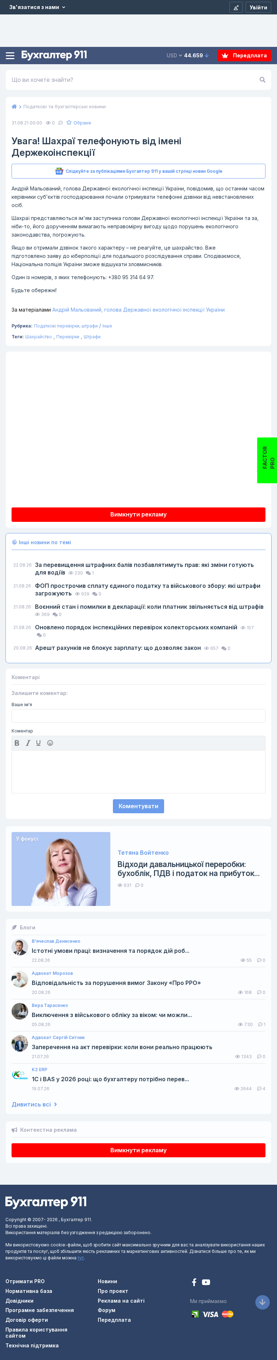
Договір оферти (26, 1320)
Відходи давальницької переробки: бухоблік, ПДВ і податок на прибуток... (189, 869)
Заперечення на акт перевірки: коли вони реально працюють (122, 1047)
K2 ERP (39, 1069)
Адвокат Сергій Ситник (58, 1037)
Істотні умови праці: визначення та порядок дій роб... (110, 950)
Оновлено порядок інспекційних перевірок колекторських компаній (137, 627)
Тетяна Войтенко (143, 852)
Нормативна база (28, 1291)
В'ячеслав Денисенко (56, 941)
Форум (106, 1310)
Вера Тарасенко (50, 1005)
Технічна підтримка (32, 1345)
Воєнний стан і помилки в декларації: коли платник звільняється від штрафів (149, 606)
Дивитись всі (32, 1104)
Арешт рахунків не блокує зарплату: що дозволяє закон (118, 647)
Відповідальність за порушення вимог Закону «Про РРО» (116, 983)
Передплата (249, 55)
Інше (107, 326)
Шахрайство (38, 336)
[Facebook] (195, 1283)
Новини (107, 1281)
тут (81, 1257)
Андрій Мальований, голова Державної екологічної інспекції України (118, 310)
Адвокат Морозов (52, 973)
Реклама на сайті (121, 1301)
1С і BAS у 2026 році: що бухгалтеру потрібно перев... (110, 1079)
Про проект (113, 1291)
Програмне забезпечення (39, 1310)
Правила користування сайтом (36, 1332)
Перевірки (67, 336)
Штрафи (92, 336)
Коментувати (138, 806)
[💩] (50, 743)
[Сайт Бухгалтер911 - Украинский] (45, 1202)
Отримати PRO (25, 1281)
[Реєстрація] (236, 7)
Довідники (19, 1301)
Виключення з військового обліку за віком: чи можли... (112, 1015)
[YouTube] (206, 1283)
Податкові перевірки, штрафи (66, 326)
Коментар (22, 731)
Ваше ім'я (22, 704)
